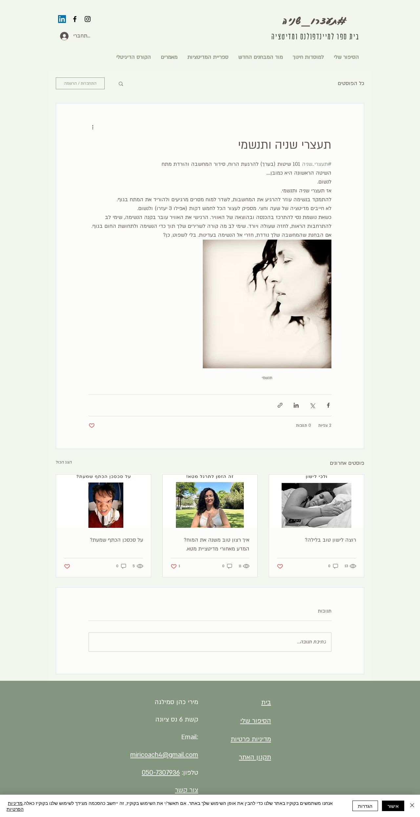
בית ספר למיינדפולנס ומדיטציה (315, 36)
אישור (393, 806)
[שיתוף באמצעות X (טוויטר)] (312, 405)
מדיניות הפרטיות (15, 806)
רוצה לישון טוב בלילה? (330, 540)
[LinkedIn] (62, 19)
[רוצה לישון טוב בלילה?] (316, 501)
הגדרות (365, 806)
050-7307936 (161, 772)
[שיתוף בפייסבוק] (328, 405)
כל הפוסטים (351, 83)
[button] (121, 83)
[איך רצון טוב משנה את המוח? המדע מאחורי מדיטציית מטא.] (210, 501)
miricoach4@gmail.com (164, 755)
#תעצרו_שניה (315, 20)
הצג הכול (64, 462)
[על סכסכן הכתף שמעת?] (103, 501)
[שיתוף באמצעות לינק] (280, 405)
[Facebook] (75, 19)
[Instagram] (88, 19)
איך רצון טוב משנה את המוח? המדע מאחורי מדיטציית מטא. (216, 544)
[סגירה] (412, 806)
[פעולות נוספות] (92, 127)
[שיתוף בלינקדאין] (296, 405)
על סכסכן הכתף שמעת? (116, 540)
